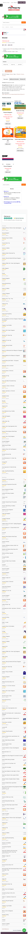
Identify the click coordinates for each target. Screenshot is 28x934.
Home (3, 27)
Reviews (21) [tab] (22, 79)
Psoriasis (4, 75)
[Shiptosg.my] (14, 8)
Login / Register (14, 2)
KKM (11, 48)
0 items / (22, 2)
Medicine (7, 27)
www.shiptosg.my (5, 929)
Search (23, 22)
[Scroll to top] (25, 932)
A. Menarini (18, 74)
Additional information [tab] (14, 79)
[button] (24, 30)
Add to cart (8, 71)
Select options (20, 150)
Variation (4, 61)
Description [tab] (6, 79)
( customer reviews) (10, 42)
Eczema (22, 74)
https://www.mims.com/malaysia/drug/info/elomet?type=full (13, 94)
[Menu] (1, 5)
